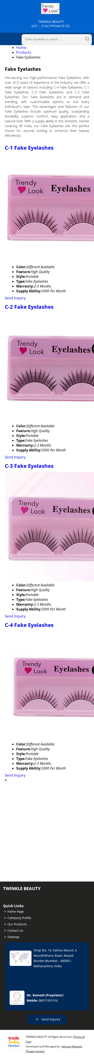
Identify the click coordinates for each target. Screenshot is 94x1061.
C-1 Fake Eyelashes (29, 147)
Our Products (17, 924)
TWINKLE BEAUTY (50, 24)
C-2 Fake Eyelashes (29, 306)
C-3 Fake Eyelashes (29, 465)
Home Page (15, 911)
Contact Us (15, 930)
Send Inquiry (15, 298)
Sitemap (13, 937)
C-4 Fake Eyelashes (29, 624)
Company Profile (19, 918)
